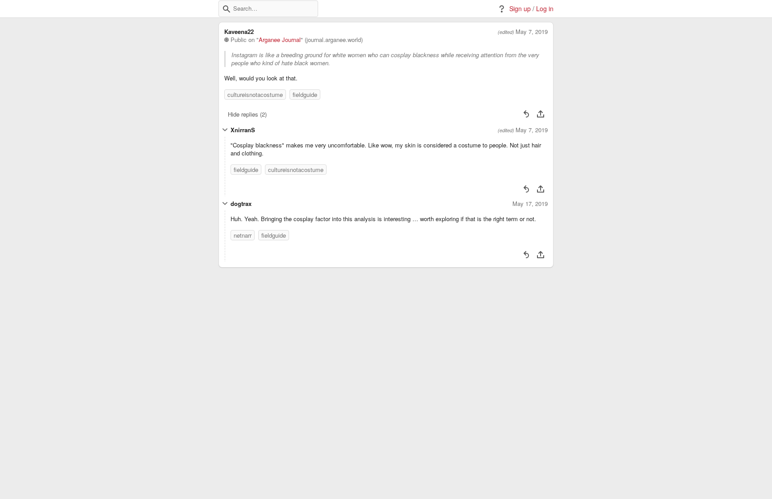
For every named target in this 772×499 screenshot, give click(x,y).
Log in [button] (545, 8)
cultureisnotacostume (255, 94)
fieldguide (305, 94)
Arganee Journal (280, 40)
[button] (226, 9)
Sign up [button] (520, 8)
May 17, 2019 (530, 204)
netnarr (243, 235)
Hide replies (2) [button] (247, 114)
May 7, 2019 (532, 32)
